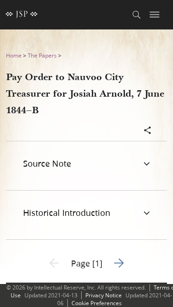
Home (14, 55)
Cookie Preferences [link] (97, 303)
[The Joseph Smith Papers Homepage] (22, 15)
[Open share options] (147, 131)
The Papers (42, 55)
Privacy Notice (103, 295)
